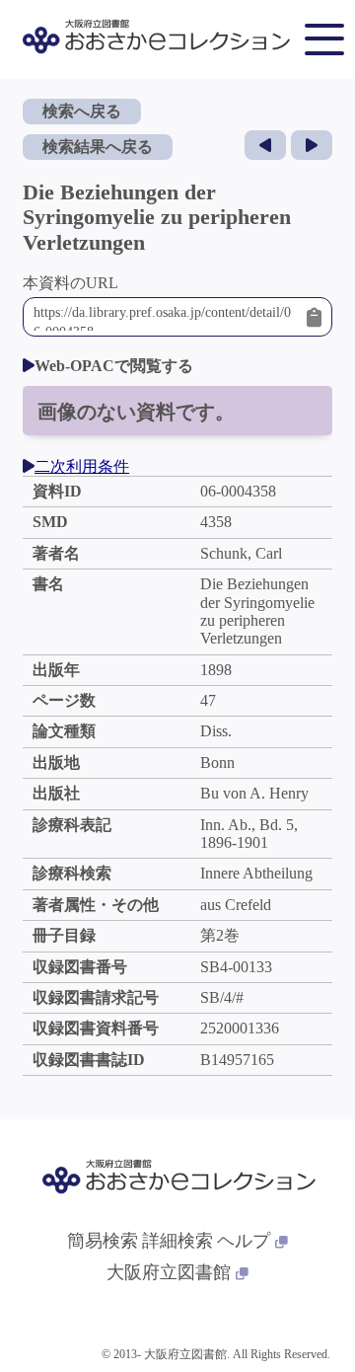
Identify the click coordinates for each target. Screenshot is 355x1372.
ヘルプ (243, 1241)
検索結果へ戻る (97, 146)
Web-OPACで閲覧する (114, 365)
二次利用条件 (82, 466)
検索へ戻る (81, 111)
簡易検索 (102, 1241)
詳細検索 (177, 1241)
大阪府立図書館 (168, 1272)
